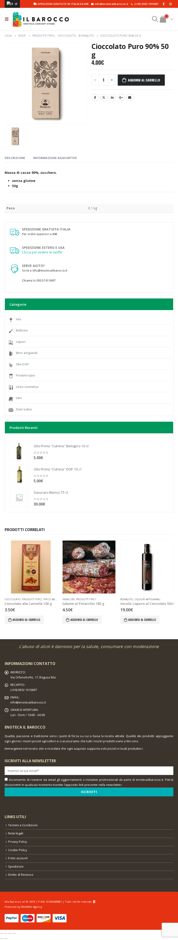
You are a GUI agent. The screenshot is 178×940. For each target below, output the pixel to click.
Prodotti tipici (25, 375)
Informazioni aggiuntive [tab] (55, 158)
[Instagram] (170, 4)
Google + (121, 97)
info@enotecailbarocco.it (28, 702)
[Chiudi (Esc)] (1, 933)
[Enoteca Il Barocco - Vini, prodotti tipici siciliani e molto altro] (41, 19)
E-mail (130, 97)
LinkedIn (112, 97)
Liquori (21, 342)
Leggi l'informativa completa (146, 785)
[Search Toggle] (155, 19)
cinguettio (104, 97)
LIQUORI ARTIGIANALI (147, 599)
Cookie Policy (17, 850)
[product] (19, 451)
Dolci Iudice (24, 409)
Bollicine (22, 330)
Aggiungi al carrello (144, 80)
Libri (19, 398)
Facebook (95, 97)
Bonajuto (126, 599)
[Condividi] (5, 933)
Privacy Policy (17, 842)
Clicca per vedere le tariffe (42, 252)
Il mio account (18, 858)
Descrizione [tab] (15, 158)
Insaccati (68, 599)
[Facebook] (164, 4)
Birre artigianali (27, 353)
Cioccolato (13, 599)
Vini (18, 319)
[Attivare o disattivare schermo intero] (10, 933)
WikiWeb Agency (31, 906)
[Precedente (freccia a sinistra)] (1, 938)
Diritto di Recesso (20, 875)
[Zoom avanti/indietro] (14, 933)
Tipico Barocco (53, 599)
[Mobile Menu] (8, 19)
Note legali (15, 833)
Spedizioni (15, 867)
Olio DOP (22, 364)
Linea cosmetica (27, 387)
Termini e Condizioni (23, 825)
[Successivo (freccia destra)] (5, 938)
